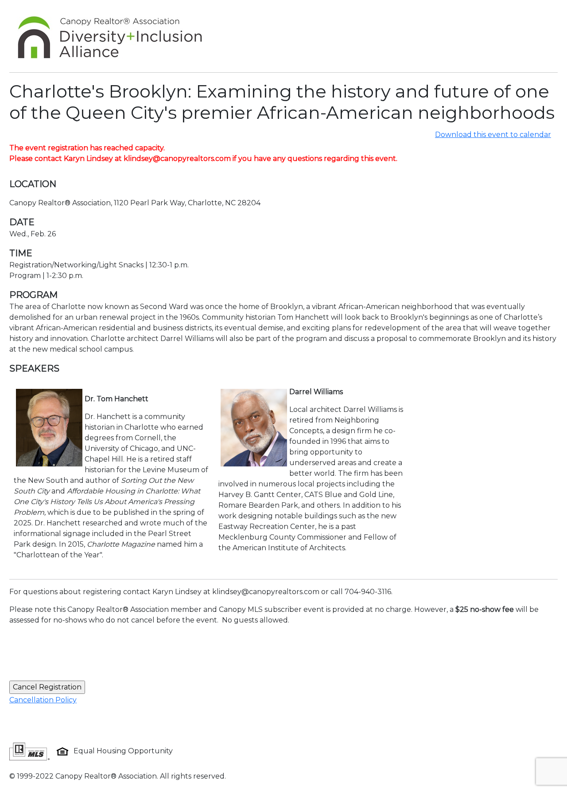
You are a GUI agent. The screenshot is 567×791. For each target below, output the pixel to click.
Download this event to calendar (493, 134)
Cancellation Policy (43, 700)
